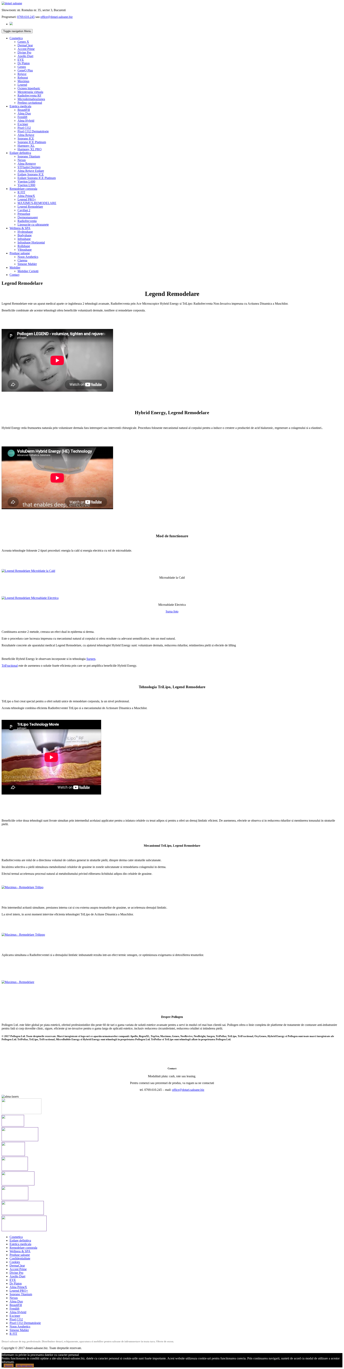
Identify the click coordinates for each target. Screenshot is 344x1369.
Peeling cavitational (30, 102)
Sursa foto (172, 611)
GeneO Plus (25, 70)
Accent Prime (26, 49)
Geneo (22, 66)
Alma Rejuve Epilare (31, 170)
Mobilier (15, 267)
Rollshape (24, 246)
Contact (14, 274)
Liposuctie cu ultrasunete (33, 224)
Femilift (22, 117)
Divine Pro (24, 52)
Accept (8, 1365)
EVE (21, 59)
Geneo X (23, 41)
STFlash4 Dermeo (29, 167)
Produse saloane (20, 253)
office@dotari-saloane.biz (56, 17)
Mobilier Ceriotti (28, 271)
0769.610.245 (26, 17)
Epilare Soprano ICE (31, 174)
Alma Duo (24, 113)
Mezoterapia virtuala (30, 92)
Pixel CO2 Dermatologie (33, 131)
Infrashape (24, 239)
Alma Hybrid (26, 120)
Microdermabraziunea (31, 99)
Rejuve (22, 74)
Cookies (15, 1262)
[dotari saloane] (12, 3)
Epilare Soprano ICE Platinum (37, 178)
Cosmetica (16, 38)
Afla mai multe (25, 1365)
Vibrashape (25, 249)
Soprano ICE (26, 138)
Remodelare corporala (23, 188)
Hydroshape (25, 231)
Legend (22, 84)
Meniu (17, 31)
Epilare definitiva (20, 153)
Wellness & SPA (20, 228)
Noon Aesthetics (28, 256)
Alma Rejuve (26, 135)
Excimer (23, 124)
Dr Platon (24, 63)
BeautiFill (24, 110)
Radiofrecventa (27, 221)
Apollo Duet (25, 56)
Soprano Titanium (29, 156)
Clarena (22, 260)
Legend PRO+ (27, 199)
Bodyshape (25, 235)
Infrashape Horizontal (31, 242)
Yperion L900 (26, 185)
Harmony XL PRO (30, 149)
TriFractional (10, 665)
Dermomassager (28, 217)
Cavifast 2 (24, 210)
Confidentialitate (20, 1258)
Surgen (90, 659)
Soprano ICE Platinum (32, 142)
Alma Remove (27, 163)
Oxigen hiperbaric (29, 88)
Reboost (23, 77)
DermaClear (25, 45)
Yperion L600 (26, 181)
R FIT (21, 192)
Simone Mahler (27, 264)
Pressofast (24, 213)
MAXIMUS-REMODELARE (37, 203)
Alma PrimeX (26, 196)
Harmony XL (26, 145)
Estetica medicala (20, 106)
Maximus (23, 81)
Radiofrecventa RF (29, 95)
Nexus (22, 160)
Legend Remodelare (30, 206)
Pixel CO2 (24, 127)
